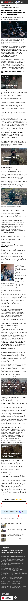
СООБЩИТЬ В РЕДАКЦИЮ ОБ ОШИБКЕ (12, 552)
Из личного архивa (7, 206)
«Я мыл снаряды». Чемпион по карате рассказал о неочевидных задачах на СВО (13, 386)
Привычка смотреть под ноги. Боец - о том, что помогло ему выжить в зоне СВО (16, 530)
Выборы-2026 (19, 550)
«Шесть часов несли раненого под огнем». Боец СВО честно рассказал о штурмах (13, 156)
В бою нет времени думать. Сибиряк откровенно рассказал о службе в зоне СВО (15, 540)
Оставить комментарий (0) (14, 505)
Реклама (11, 550)
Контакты (4, 550)
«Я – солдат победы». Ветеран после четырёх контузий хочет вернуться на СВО (16, 525)
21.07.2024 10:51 (4, 6)
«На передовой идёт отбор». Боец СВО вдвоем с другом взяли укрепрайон (15, 535)
